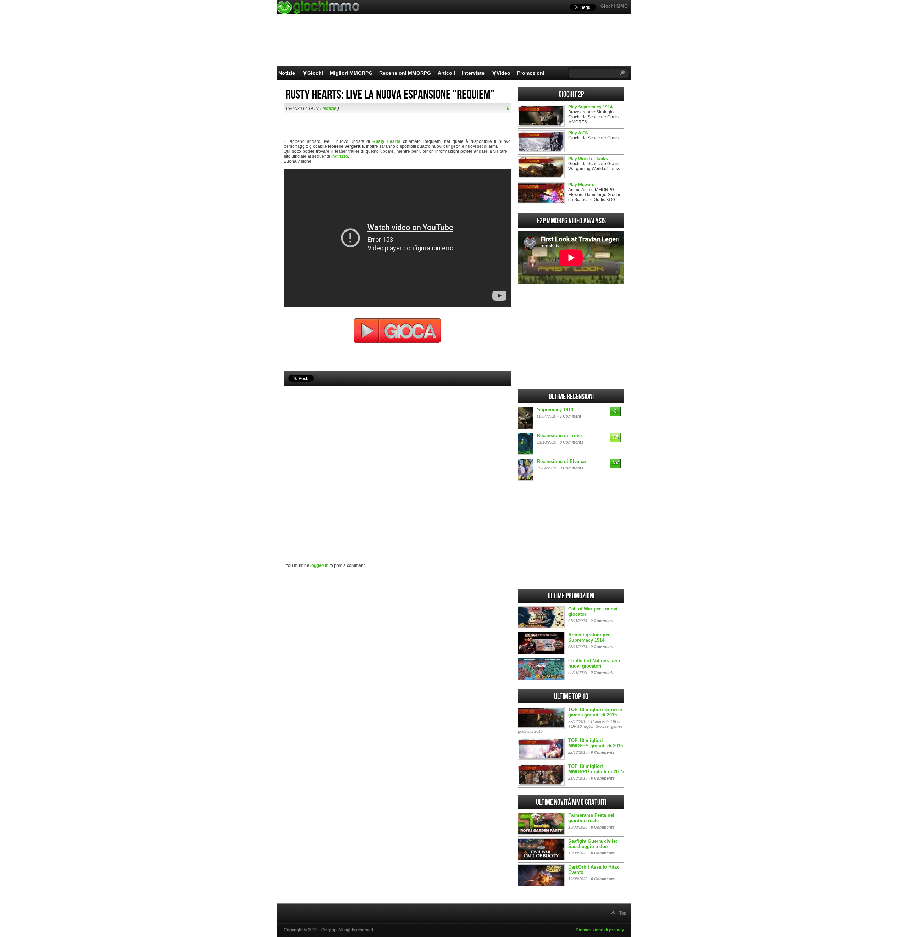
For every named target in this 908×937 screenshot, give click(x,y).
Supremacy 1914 (555, 409)
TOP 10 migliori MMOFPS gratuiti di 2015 (595, 743)
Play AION (578, 132)
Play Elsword (581, 184)
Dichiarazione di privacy (600, 929)
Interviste (473, 73)
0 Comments (571, 442)
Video (503, 73)
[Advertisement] (397, 457)
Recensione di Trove (559, 435)
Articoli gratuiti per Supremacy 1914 (589, 637)
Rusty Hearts (386, 141)
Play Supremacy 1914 (590, 107)
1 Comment (570, 416)
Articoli (446, 73)
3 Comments (571, 468)
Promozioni (530, 73)
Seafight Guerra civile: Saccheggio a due (592, 843)
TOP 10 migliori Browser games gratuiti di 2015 (595, 712)
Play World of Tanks (588, 158)
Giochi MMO (614, 6)
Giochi (315, 73)
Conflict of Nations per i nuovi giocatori (594, 663)
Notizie (286, 73)
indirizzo (339, 156)
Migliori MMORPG (351, 73)
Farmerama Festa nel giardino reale (591, 818)
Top (622, 913)
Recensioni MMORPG (405, 73)
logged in (319, 565)
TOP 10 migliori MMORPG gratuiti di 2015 (596, 769)
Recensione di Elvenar (561, 461)
